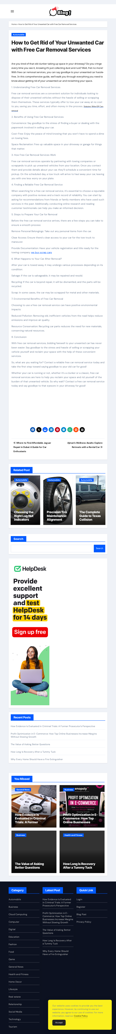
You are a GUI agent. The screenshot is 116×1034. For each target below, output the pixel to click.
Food (11, 951)
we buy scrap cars (41, 252)
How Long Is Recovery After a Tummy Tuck (33, 751)
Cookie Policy (81, 1015)
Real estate (15, 996)
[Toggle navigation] (12, 11)
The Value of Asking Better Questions (30, 744)
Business (69, 789)
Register (81, 906)
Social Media (15, 1011)
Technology (15, 1019)
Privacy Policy (84, 921)
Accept (59, 1022)
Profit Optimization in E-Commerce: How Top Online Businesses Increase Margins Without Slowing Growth (82, 822)
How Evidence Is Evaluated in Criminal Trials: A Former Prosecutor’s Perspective (53, 726)
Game (12, 959)
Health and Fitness (73, 835)
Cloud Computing (18, 914)
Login (79, 899)
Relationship (15, 1004)
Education (14, 936)
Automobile (18, 34)
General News (23, 789)
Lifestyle (13, 989)
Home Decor (15, 981)
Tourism (13, 1026)
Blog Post (81, 914)
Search (19, 539)
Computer (14, 921)
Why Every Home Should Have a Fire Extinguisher (37, 759)
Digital (12, 929)
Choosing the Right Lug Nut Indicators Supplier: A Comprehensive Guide (25, 521)
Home (14, 24)
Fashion (13, 944)
